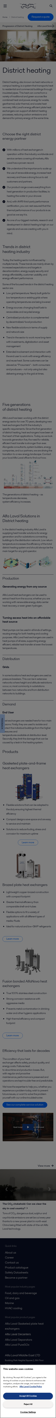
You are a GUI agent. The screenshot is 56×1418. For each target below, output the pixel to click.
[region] (28, 1391)
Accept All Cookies (28, 1395)
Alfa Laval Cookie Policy (30, 1386)
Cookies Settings (28, 1412)
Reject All (28, 1404)
